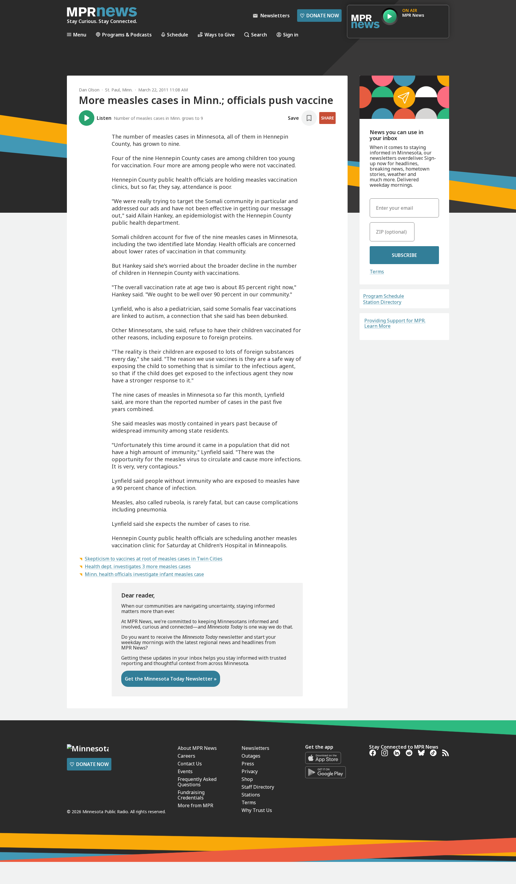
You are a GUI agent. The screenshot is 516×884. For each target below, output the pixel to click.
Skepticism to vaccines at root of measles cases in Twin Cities (153, 558)
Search (259, 34)
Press (248, 763)
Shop (247, 779)
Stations (251, 794)
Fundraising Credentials (191, 795)
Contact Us (190, 763)
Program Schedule (383, 296)
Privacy (250, 771)
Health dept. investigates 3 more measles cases (138, 566)
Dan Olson (89, 90)
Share (327, 118)
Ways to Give (220, 34)
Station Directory (382, 302)
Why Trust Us (257, 810)
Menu (79, 34)
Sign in (290, 34)
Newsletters (255, 748)
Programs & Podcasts (127, 34)
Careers (186, 756)
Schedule (177, 34)
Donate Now (319, 15)
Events (185, 771)
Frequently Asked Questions (197, 782)
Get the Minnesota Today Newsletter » (170, 678)
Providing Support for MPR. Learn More (395, 323)
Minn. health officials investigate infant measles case (144, 574)
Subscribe (404, 255)
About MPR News (197, 748)
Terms (377, 271)
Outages (251, 756)
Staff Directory (258, 787)
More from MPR (195, 805)
